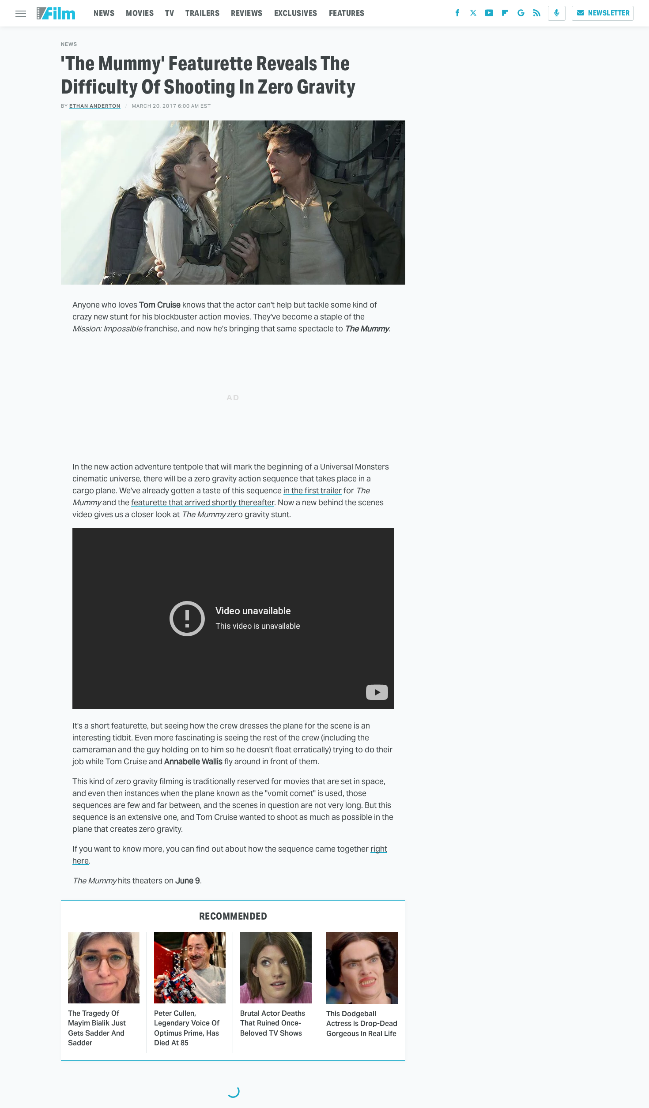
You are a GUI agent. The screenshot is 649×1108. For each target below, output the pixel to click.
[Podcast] (557, 13)
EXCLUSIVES (295, 13)
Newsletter (609, 13)
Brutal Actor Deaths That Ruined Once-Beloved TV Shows (272, 1023)
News (69, 44)
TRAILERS (202, 13)
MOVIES (140, 13)
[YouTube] (489, 15)
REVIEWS (247, 13)
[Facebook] (457, 15)
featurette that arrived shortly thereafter (202, 502)
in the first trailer (312, 490)
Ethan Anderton (95, 106)
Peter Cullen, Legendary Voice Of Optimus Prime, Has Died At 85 (186, 1028)
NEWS (104, 13)
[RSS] (537, 15)
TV (169, 13)
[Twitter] (473, 15)
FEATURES (347, 13)
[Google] (521, 15)
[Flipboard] (505, 15)
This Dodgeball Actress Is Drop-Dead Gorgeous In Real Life (361, 1023)
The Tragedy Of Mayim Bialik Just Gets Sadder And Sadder (97, 1028)
